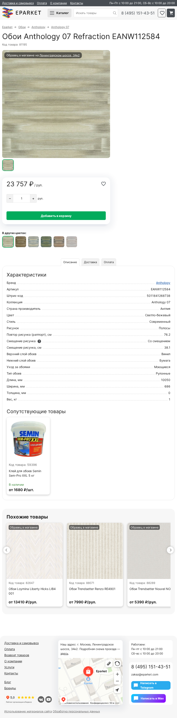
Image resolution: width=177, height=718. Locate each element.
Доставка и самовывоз (18, 3)
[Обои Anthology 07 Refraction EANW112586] (33, 242)
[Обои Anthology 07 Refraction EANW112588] (59, 242)
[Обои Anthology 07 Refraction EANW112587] (46, 242)
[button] (6, 550)
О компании (58, 3)
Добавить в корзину (56, 216)
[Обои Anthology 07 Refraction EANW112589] (71, 242)
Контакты (76, 3)
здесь (64, 653)
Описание (70, 262)
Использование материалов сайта (28, 711)
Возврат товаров (16, 655)
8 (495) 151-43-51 (138, 13)
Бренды (10, 688)
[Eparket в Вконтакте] (41, 699)
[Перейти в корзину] (171, 13)
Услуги (9, 667)
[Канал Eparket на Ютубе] (48, 699)
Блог (7, 682)
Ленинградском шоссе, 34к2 (60, 55)
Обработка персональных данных (76, 711)
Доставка (90, 262)
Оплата (42, 3)
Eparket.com (21, 13)
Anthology (163, 283)
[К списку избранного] (162, 13)
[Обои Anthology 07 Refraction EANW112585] (21, 242)
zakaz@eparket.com (144, 674)
